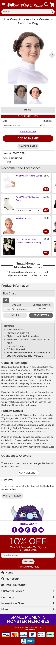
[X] (21, 530)
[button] (52, 4)
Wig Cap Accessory (25, 218)
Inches (15, 315)
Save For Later (28, 146)
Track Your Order (15, 584)
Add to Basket (28, 138)
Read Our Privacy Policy (28, 567)
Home (9, 572)
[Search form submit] (52, 11)
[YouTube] (41, 530)
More (4, 609)
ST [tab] (5, 300)
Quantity (47, 120)
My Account (12, 578)
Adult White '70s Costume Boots (27, 198)
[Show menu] (3, 4)
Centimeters (41, 315)
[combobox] (25, 11)
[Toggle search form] (46, 4)
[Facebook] (14, 530)
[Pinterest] (27, 530)
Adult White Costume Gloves (29, 176)
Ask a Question (28, 473)
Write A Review (12, 495)
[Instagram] (34, 530)
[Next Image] (52, 55)
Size (5, 120)
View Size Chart (28, 131)
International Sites (12, 603)
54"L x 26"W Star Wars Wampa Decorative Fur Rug (28, 241)
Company (7, 597)
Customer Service (12, 591)
